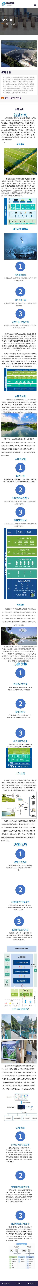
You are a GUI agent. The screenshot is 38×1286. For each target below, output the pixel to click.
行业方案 (12, 24)
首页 (7, 24)
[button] (35, 5)
